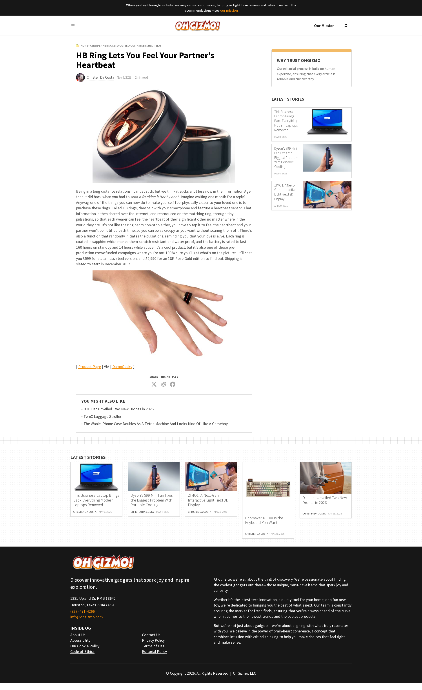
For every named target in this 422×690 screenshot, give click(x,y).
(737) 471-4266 (82, 611)
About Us (77, 634)
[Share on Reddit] (163, 384)
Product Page (89, 366)
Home (84, 45)
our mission (229, 10)
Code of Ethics (82, 651)
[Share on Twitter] (154, 384)
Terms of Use (153, 645)
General (95, 45)
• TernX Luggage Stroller (101, 416)
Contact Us (151, 634)
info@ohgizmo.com (86, 616)
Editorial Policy (154, 651)
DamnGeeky (122, 366)
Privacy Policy (153, 640)
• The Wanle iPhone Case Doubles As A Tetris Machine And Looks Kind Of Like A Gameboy (154, 423)
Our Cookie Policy (84, 645)
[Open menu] (73, 25)
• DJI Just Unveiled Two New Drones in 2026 (117, 409)
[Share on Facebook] (173, 384)
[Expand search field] (346, 25)
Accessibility (80, 640)
